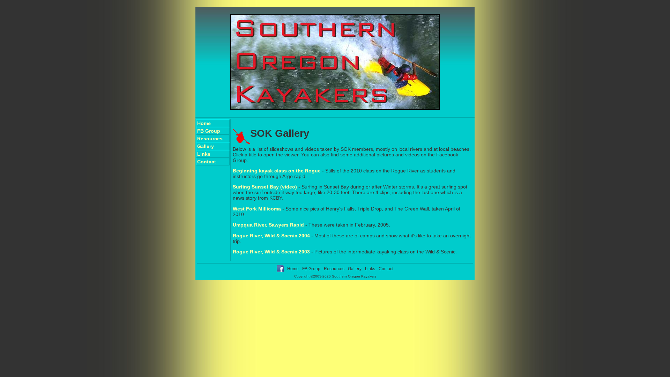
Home (204, 123)
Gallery (205, 146)
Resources (210, 138)
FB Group (208, 131)
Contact (206, 161)
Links (203, 154)
